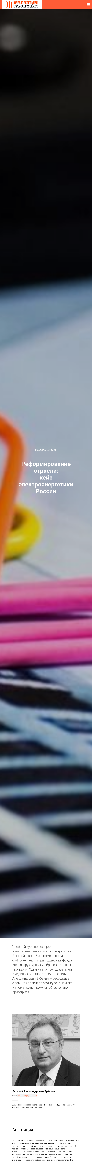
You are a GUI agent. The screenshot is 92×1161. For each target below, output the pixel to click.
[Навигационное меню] (88, 4)
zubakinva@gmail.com (27, 1095)
